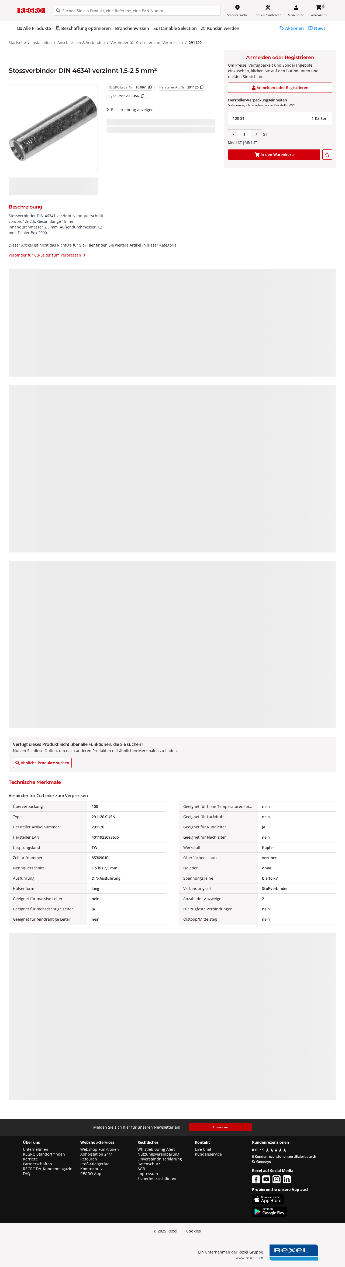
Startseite (17, 42)
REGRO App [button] (90, 1173)
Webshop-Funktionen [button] (99, 1149)
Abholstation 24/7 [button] (96, 1154)
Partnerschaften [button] (37, 1164)
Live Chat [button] (203, 1149)
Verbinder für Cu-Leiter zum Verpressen (147, 42)
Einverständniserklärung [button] (159, 1159)
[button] (280, 118)
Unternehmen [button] (35, 1149)
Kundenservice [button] (208, 1154)
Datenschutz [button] (148, 1164)
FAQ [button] (26, 1173)
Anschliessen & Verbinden (81, 42)
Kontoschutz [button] (91, 1168)
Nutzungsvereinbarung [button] (158, 1154)
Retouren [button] (88, 1159)
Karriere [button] (30, 1159)
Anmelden (220, 1127)
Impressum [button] (147, 1173)
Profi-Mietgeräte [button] (94, 1164)
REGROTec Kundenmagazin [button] (48, 1168)
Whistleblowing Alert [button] (156, 1149)
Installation (42, 42)
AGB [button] (141, 1168)
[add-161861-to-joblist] (327, 154)
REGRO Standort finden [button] (44, 1154)
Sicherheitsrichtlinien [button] (156, 1178)
